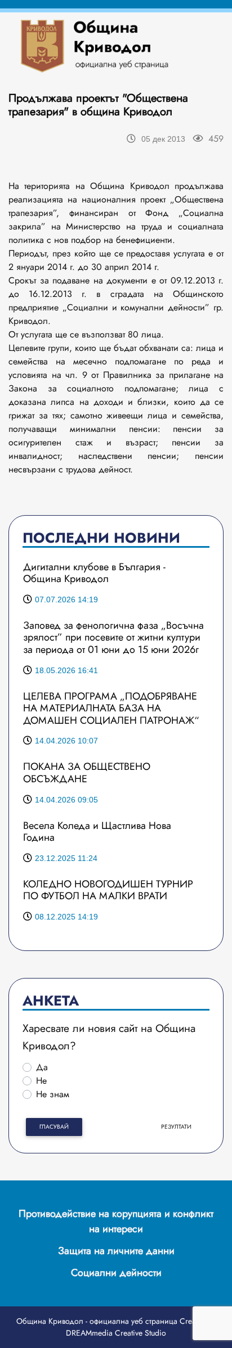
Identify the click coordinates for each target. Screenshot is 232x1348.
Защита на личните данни (116, 1250)
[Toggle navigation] (191, 45)
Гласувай (54, 1126)
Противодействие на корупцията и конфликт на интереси (116, 1221)
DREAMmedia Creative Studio (116, 1332)
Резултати (176, 1126)
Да (42, 1067)
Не (41, 1080)
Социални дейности (116, 1272)
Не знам (52, 1094)
